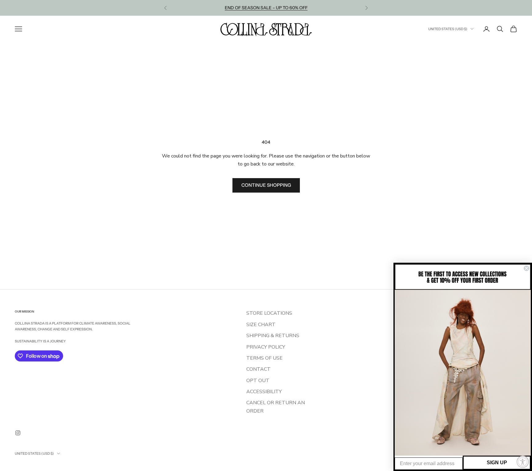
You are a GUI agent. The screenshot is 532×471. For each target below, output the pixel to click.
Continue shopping (266, 185)
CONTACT (258, 369)
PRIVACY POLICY (265, 347)
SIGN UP (497, 462)
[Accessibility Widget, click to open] (523, 462)
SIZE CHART (261, 324)
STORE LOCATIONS (269, 313)
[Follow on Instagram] (18, 433)
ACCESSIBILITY (264, 391)
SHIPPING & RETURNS (272, 335)
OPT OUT (257, 380)
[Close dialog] (526, 268)
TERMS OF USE (264, 358)
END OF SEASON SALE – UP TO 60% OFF (266, 7)
